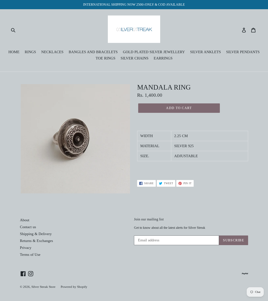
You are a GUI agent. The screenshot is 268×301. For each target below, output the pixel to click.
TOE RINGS (105, 58)
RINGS (30, 52)
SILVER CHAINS (134, 58)
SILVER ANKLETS (205, 52)
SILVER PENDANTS (243, 52)
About (24, 220)
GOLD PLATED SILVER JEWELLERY (154, 52)
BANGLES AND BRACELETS (93, 52)
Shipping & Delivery (36, 234)
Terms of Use (30, 254)
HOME (13, 52)
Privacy (25, 248)
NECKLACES (52, 52)
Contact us (28, 227)
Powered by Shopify (74, 286)
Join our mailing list (149, 219)
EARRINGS (163, 58)
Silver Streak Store (43, 286)
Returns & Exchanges (36, 241)
